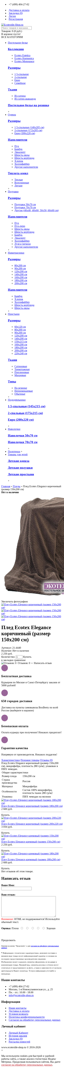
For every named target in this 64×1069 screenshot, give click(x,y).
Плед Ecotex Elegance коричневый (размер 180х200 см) (32, 806)
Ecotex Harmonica (24, 58)
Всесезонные (21, 182)
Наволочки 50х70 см (22, 435)
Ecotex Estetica (22, 55)
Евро (17, 80)
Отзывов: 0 (24, 663)
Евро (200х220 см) (24, 133)
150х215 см (20, 341)
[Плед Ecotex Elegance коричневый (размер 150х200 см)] (32, 607)
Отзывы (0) (46, 760)
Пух (16, 146)
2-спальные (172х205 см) (28, 130)
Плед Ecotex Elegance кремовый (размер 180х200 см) (30, 859)
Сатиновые (20, 366)
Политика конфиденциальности (27, 1017)
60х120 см (20, 326)
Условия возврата (18, 1014)
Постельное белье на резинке (28, 105)
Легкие (18, 185)
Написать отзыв (43, 663)
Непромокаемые (23, 391)
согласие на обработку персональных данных (26, 1064)
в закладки (7, 660)
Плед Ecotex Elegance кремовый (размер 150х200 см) (30, 841)
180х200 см (20, 280)
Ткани (12, 89)
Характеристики (10, 760)
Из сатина (20, 95)
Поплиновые (21, 372)
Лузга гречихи (22, 243)
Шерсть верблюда (24, 158)
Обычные (19, 393)
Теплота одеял (18, 173)
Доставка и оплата (19, 1011)
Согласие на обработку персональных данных (34, 1019)
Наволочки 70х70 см (22, 442)
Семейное (20, 83)
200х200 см (20, 283)
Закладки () (16, 1038)
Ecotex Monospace (24, 61)
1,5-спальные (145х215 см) (26, 406)
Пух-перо (19, 226)
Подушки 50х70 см (25, 204)
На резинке (20, 388)
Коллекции (16, 49)
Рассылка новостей (19, 1041)
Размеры (14, 67)
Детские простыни (21, 474)
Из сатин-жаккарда (25, 98)
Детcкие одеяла (18, 461)
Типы (12, 381)
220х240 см (20, 353)
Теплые (18, 179)
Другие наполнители (26, 167)
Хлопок (18, 161)
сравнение (20, 660)
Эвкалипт (19, 152)
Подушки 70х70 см (25, 207)
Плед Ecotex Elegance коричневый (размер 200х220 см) (32, 823)
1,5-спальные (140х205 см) (29, 127)
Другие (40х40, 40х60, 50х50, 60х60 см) (36, 210)
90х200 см (20, 268)
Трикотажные (22, 369)
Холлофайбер (22, 164)
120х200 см (20, 271)
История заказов (18, 1035)
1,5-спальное (21, 74)
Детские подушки (20, 467)
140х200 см (20, 274)
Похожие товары (30, 760)
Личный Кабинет (18, 1032)
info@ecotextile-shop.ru (21, 995)
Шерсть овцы (22, 155)
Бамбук (18, 149)
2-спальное (20, 77)
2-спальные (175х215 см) (25, 413)
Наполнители (17, 139)
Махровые (20, 375)
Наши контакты (17, 1008)
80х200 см (20, 265)
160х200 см (20, 277)
